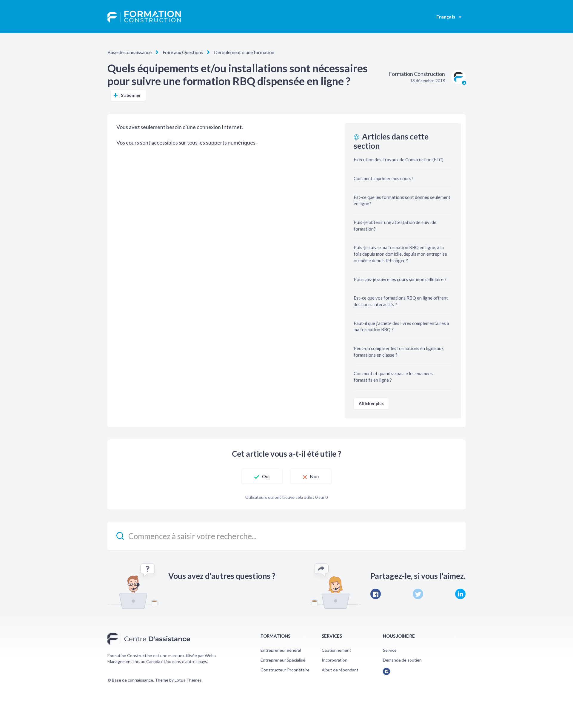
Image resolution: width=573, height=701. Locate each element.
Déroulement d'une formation (244, 52)
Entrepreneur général (281, 650)
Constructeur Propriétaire (285, 669)
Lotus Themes (188, 679)
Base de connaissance (129, 52)
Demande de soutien (402, 659)
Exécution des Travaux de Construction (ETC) (398, 159)
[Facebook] (375, 594)
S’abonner (131, 95)
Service (390, 650)
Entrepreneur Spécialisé (283, 659)
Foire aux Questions (183, 52)
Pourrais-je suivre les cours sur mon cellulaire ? (400, 279)
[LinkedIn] (460, 594)
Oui (265, 476)
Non (314, 476)
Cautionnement (336, 650)
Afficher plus (371, 403)
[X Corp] (418, 594)
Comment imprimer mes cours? (383, 178)
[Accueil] (144, 17)
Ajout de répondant (340, 669)
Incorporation (334, 659)
